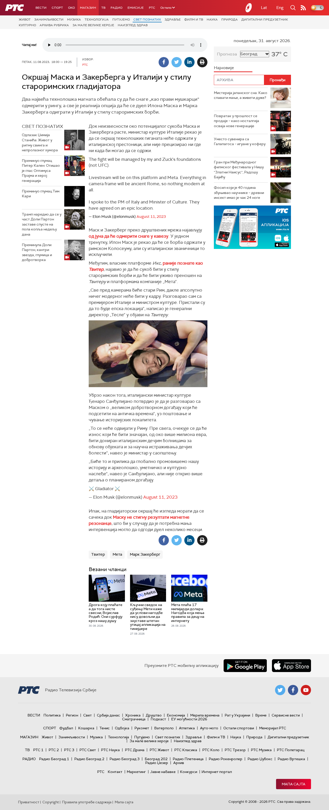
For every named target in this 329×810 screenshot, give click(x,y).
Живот (25, 19)
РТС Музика (261, 750)
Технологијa (97, 19)
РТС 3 (69, 750)
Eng (280, 7)
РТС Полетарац (290, 750)
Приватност (28, 802)
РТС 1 (38, 750)
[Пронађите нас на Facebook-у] (293, 690)
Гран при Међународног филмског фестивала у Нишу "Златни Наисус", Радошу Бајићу (239, 170)
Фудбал (66, 728)
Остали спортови (238, 728)
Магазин (88, 8)
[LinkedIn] (189, 62)
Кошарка (86, 728)
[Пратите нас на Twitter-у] (280, 690)
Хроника (133, 715)
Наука (212, 19)
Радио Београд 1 (54, 759)
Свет (87, 715)
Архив (178, 762)
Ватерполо (164, 728)
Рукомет (141, 728)
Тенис (104, 728)
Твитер (98, 554)
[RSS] (303, 7)
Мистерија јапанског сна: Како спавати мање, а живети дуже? (240, 95)
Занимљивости (48, 19)
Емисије (135, 8)
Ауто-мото (209, 728)
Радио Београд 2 (89, 759)
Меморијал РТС (272, 728)
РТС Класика (185, 750)
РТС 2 (54, 750)
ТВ (103, 8)
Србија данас (108, 715)
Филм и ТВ (193, 19)
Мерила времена (205, 715)
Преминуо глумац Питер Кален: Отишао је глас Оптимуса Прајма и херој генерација (41, 170)
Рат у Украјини (237, 715)
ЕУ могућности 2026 (189, 719)
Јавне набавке (163, 771)
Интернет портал (217, 771)
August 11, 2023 (151, 216)
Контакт (115, 771)
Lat (264, 7)
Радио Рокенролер (225, 759)
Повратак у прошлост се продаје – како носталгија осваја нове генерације (236, 121)
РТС (152, 8)
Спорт (57, 8)
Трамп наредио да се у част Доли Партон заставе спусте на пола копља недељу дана (41, 224)
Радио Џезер (156, 762)
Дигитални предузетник (264, 19)
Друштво (154, 715)
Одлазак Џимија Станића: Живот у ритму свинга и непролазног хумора (40, 142)
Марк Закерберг (145, 554)
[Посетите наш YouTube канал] (306, 690)
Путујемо (121, 19)
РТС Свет (87, 750)
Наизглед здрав (133, 25)
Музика (74, 19)
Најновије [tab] (224, 67)
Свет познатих (147, 19)
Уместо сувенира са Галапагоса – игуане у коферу (240, 141)
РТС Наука (110, 750)
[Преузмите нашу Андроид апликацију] (245, 665)
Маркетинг (136, 771)
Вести (41, 8)
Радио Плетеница (188, 759)
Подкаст (158, 719)
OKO (71, 8)
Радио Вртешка (291, 759)
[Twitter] (176, 62)
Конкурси (188, 771)
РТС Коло (211, 750)
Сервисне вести (286, 715)
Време (261, 715)
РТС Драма (134, 750)
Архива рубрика (54, 25)
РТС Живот (159, 750)
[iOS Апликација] (252, 227)
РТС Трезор (235, 750)
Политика (52, 715)
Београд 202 (156, 759)
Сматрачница (133, 719)
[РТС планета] (249, 7)
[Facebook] (164, 62)
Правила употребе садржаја (87, 802)
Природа (229, 19)
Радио (116, 8)
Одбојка (122, 728)
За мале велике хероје (93, 25)
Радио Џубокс (260, 759)
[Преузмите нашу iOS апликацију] (291, 665)
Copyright (50, 802)
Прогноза (227, 54)
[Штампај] (202, 62)
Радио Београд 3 (124, 759)
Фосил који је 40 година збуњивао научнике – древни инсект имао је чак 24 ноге (239, 192)
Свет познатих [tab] (42, 126)
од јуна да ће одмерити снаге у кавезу (128, 236)
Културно (27, 25)
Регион (72, 715)
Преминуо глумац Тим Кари (40, 194)
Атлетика (187, 728)
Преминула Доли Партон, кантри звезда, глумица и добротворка (37, 252)
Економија (176, 715)
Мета (117, 554)
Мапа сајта (293, 784)
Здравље (172, 19)
